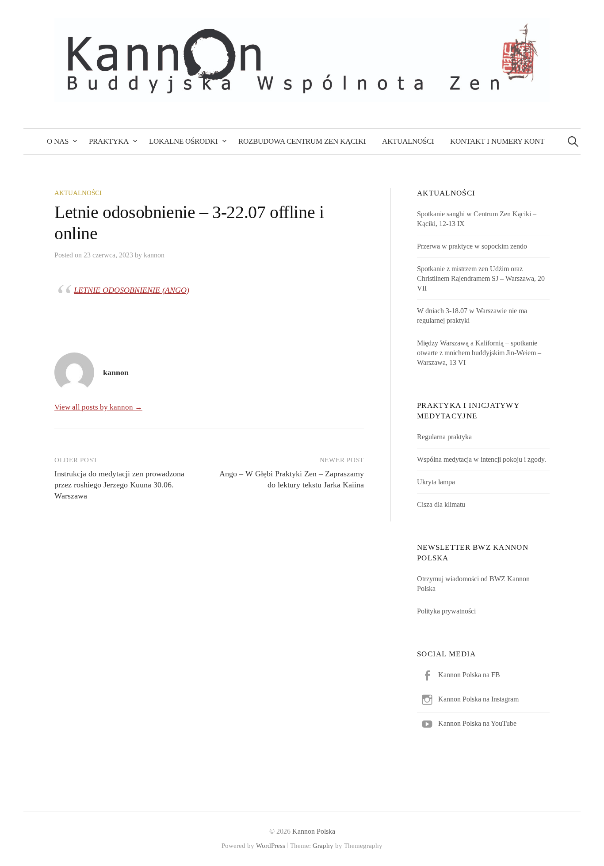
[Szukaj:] (573, 141)
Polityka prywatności (446, 611)
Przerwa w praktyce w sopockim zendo (472, 246)
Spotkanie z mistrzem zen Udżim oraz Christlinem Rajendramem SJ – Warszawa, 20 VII (481, 278)
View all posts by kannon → (98, 407)
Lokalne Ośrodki (183, 141)
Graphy (323, 845)
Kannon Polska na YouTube (477, 723)
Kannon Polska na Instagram (478, 699)
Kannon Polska (313, 831)
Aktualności (408, 141)
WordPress (270, 845)
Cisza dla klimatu (441, 504)
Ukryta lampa (436, 482)
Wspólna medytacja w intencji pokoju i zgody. (481, 459)
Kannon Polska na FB (469, 674)
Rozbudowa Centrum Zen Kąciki (302, 141)
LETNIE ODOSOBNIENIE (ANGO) (131, 290)
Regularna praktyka (444, 437)
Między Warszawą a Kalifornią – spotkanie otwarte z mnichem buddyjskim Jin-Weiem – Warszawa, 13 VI (479, 352)
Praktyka (109, 141)
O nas (58, 141)
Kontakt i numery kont (497, 141)
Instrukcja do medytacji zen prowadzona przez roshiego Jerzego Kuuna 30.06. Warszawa (119, 484)
